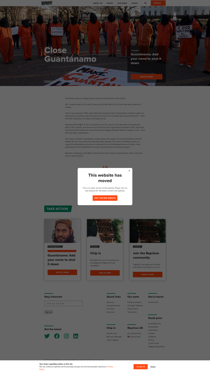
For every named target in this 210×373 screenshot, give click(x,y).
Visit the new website (105, 198)
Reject (153, 367)
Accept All (140, 367)
